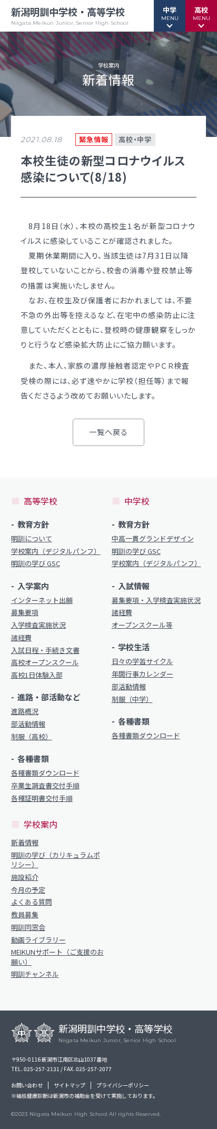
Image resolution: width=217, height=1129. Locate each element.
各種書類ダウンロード (45, 773)
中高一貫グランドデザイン (153, 538)
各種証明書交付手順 (42, 798)
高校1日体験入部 (37, 675)
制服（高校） (31, 736)
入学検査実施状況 (38, 625)
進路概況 (24, 711)
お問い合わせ (27, 1085)
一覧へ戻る (109, 432)
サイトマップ (69, 1085)
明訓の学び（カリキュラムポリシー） (55, 859)
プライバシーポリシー (122, 1085)
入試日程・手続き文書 (45, 650)
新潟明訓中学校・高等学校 (70, 15)
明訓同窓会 (28, 927)
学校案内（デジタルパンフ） (56, 551)
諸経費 (21, 637)
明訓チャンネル (35, 974)
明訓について (31, 538)
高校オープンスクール (45, 662)
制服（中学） (132, 699)
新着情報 (24, 842)
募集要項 (24, 612)
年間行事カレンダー (142, 674)
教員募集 (24, 914)
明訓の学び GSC (35, 563)
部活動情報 (28, 724)
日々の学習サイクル (142, 661)
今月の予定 (28, 890)
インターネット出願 (42, 600)
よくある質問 (31, 902)
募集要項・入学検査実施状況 (156, 600)
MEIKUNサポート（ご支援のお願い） (57, 956)
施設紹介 (24, 877)
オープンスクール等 (142, 625)
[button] (169, 16)
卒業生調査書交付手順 (45, 785)
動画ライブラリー (38, 940)
